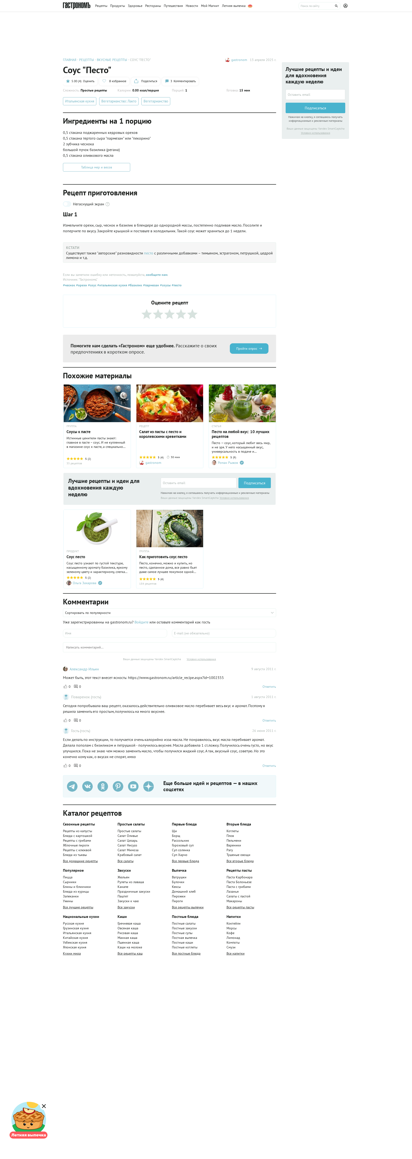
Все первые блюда (185, 861)
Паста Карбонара (239, 877)
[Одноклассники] (103, 786)
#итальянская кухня (111, 285)
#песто (176, 285)
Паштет (123, 896)
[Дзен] (148, 786)
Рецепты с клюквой (77, 850)
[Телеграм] (72, 786)
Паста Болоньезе (239, 882)
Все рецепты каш (130, 953)
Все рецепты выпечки (188, 907)
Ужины (68, 901)
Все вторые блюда (240, 861)
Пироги (177, 901)
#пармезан (150, 285)
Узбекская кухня (75, 942)
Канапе (123, 887)
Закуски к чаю (128, 901)
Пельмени (234, 840)
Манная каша (127, 938)
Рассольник (180, 840)
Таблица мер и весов (96, 167)
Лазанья (233, 891)
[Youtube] (133, 786)
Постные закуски (184, 928)
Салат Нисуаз (127, 845)
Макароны (234, 901)
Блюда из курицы (76, 891)
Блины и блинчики (77, 887)
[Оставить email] (199, 483)
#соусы (165, 285)
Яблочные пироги (76, 845)
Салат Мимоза (128, 850)
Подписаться (254, 483)
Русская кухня (73, 923)
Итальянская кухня (79, 101)
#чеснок (69, 285)
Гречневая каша (129, 923)
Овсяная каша (128, 928)
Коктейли (234, 923)
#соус (91, 285)
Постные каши (182, 942)
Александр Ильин (84, 669)
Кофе (230, 933)
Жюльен (123, 877)
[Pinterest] (118, 786)
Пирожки (178, 896)
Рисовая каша (128, 933)
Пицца (67, 877)
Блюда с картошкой (77, 836)
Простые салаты (129, 831)
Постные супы (182, 933)
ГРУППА (72, 426)
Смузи (231, 947)
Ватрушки (179, 877)
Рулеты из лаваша (131, 882)
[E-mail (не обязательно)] (224, 633)
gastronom (239, 60)
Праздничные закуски (134, 891)
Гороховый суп (183, 845)
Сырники (69, 882)
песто (149, 253)
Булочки (178, 882)
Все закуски (126, 907)
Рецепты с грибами (77, 840)
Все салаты (126, 861)
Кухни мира (72, 953)
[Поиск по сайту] (319, 6)
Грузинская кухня (76, 928)
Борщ (176, 836)
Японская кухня (74, 947)
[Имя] (115, 633)
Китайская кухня (75, 938)
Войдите (141, 622)
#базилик (134, 285)
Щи (174, 831)
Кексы (176, 887)
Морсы (232, 928)
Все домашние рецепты (80, 861)
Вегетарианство (156, 101)
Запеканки (71, 896)
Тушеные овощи (238, 855)
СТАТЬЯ (216, 426)
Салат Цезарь (128, 840)
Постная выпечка (184, 938)
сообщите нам (156, 275)
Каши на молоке (130, 947)
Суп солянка (181, 850)
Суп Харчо (179, 855)
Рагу (230, 850)
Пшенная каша (128, 942)
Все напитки (236, 953)
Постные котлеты (184, 947)
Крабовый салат (130, 855)
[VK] (87, 786)
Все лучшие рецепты (78, 907)
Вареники (234, 845)
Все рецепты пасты (240, 907)
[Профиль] (346, 6)
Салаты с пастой (238, 896)
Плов (230, 836)
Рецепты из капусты (77, 831)
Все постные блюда (186, 953)
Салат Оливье (128, 836)
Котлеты (233, 831)
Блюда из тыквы (75, 855)
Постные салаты (184, 923)
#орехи (81, 285)
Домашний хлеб (184, 891)
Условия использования (234, 498)
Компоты (233, 942)
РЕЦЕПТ (144, 426)
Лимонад (233, 938)
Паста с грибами (239, 887)
